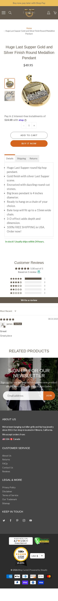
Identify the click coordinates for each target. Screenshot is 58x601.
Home (29, 28)
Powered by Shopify (38, 570)
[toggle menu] (3, 12)
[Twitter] (3, 520)
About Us (6, 455)
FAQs (5, 463)
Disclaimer (7, 491)
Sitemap (6, 503)
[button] (16, 279)
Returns (33, 158)
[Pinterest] (17, 520)
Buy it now (29, 143)
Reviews (6, 471)
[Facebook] (10, 520)
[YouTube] (30, 520)
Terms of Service (10, 495)
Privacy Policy (8, 487)
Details (9, 158)
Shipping (21, 158)
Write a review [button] (29, 300)
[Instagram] (23, 520)
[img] (7, 319)
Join (49, 395)
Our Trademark (9, 499)
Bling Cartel (23, 570)
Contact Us (7, 467)
